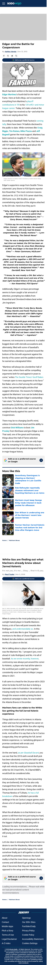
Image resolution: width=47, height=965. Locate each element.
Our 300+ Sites (28, 922)
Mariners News (14, 540)
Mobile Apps (7, 926)
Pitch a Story (7, 930)
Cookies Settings (29, 943)
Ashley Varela (10, 52)
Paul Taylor (9, 574)
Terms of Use (8, 935)
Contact (5, 922)
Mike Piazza (26, 131)
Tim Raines (14, 131)
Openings (26, 918)
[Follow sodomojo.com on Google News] (41, 460)
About (4, 918)
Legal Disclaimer (9, 939)
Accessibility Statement (33, 939)
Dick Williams (17, 427)
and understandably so (22, 629)
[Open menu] (3, 3)
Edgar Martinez (9, 94)
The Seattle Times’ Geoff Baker (29, 377)
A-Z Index (6, 943)
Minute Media (13, 949)
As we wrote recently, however (25, 658)
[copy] (16, 55)
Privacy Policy (28, 930)
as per (28, 752)
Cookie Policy (28, 935)
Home (4, 540)
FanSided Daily (29, 926)
